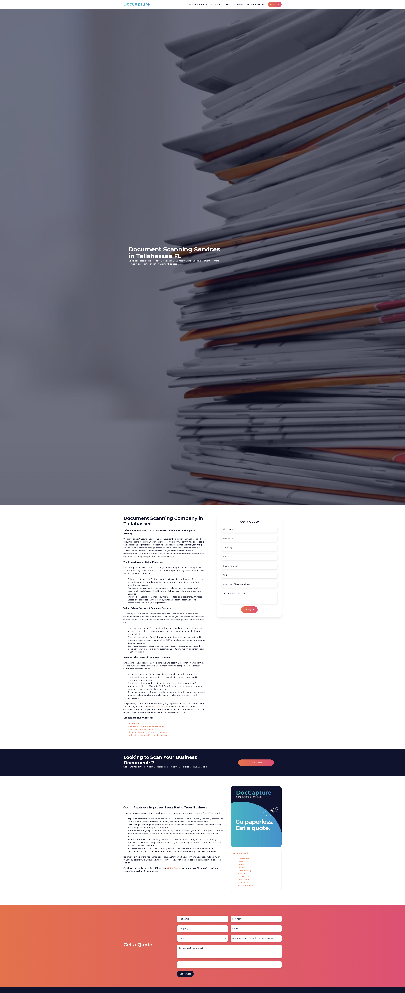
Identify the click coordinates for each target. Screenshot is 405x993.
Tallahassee (243, 879)
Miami (241, 862)
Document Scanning (198, 4)
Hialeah (241, 873)
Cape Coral (243, 882)
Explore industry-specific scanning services (148, 735)
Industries (216, 4)
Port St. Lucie (244, 876)
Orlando (241, 868)
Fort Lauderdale (245, 885)
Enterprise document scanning (142, 729)
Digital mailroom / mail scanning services (148, 732)
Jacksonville (243, 859)
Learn (227, 4)
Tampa (241, 865)
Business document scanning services (146, 726)
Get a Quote (274, 4)
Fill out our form (159, 706)
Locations (238, 4)
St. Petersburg (244, 870)
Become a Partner (255, 4)
